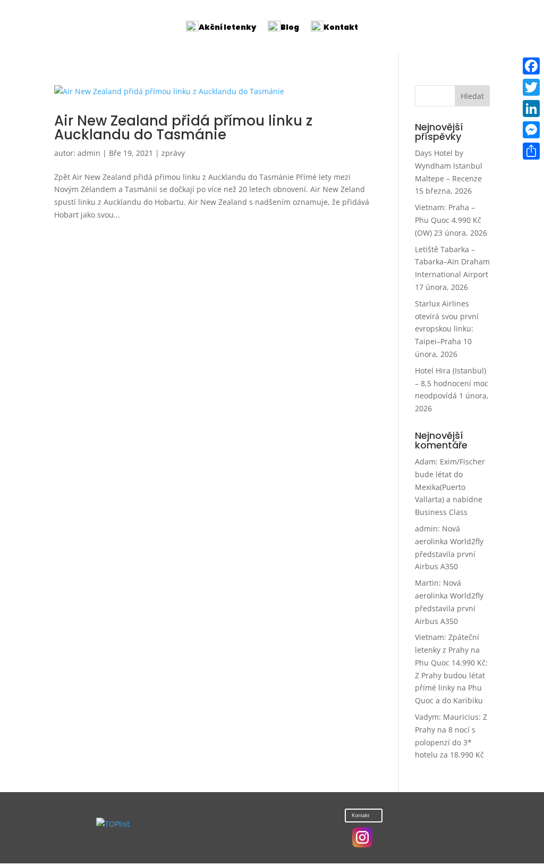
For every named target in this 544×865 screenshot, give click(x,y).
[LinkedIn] (531, 108)
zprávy (173, 153)
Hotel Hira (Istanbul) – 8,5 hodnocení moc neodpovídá (451, 383)
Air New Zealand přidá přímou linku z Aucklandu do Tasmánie (183, 127)
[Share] (531, 151)
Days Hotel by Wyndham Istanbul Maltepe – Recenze (448, 166)
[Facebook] (531, 66)
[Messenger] (531, 129)
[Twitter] (531, 87)
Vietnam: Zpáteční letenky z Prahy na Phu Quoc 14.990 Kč (450, 650)
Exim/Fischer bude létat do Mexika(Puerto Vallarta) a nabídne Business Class (450, 486)
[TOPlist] (113, 824)
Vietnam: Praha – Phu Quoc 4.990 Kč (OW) (448, 220)
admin (89, 153)
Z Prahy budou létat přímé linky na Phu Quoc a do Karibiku (450, 688)
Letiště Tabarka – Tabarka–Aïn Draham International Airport (452, 262)
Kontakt (360, 815)
